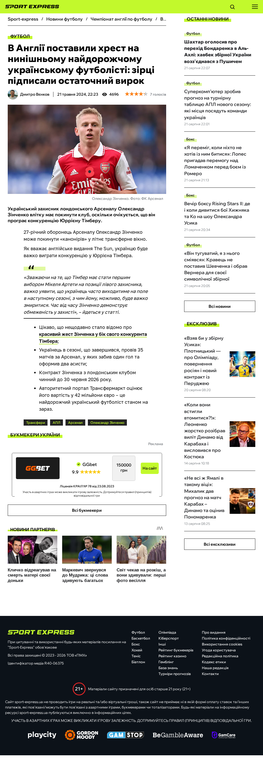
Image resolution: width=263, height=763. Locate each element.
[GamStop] (125, 735)
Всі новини (220, 306)
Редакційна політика (220, 656)
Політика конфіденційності (226, 638)
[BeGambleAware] (178, 735)
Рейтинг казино (172, 656)
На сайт (150, 468)
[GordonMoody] (81, 735)
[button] (232, 8)
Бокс (190, 139)
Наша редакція (215, 668)
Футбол (20, 36)
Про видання (214, 632)
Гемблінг (166, 662)
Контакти (210, 673)
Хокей (137, 650)
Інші (162, 644)
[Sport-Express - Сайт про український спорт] (29, 6)
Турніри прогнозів (174, 673)
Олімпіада (167, 632)
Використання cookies (222, 644)
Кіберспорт (168, 638)
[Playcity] (42, 735)
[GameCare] (223, 735)
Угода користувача (219, 650)
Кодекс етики (214, 662)
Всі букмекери (87, 510)
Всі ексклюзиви (220, 544)
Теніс (136, 656)
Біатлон (138, 662)
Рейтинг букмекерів (175, 650)
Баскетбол (141, 638)
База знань (168, 668)
